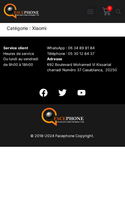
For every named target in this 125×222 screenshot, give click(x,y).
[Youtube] (81, 92)
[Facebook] (43, 92)
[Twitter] (62, 92)
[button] (90, 11)
